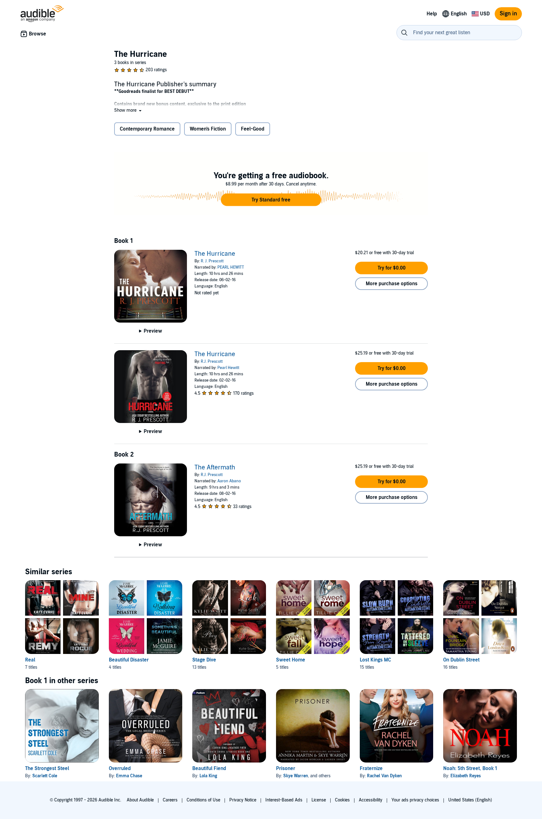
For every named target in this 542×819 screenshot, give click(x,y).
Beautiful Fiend (209, 768)
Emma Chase (129, 776)
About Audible (140, 800)
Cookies (342, 800)
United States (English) (470, 800)
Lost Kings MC (375, 660)
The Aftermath (214, 467)
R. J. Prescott (212, 261)
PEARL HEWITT (230, 267)
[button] (128, 110)
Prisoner (285, 768)
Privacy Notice (242, 800)
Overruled (120, 768)
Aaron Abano (229, 481)
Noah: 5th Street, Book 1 (470, 768)
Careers (170, 800)
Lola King (208, 776)
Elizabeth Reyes (465, 776)
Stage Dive (204, 660)
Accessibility (370, 800)
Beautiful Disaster (129, 660)
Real (30, 660)
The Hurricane (214, 254)
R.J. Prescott (212, 361)
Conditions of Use (203, 800)
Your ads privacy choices (415, 800)
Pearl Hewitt (228, 367)
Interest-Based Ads (283, 800)
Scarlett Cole (44, 776)
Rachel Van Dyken (384, 776)
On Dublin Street (461, 660)
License (318, 800)
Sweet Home (290, 660)
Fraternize (371, 768)
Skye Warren (295, 776)
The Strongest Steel (47, 768)
